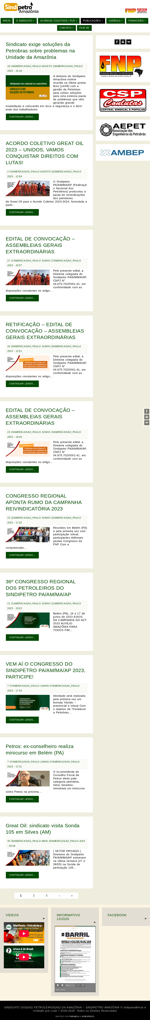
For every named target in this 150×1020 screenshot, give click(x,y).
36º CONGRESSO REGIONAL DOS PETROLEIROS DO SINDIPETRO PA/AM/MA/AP (41, 588)
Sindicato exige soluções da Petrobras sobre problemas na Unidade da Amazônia (40, 50)
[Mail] (146, 422)
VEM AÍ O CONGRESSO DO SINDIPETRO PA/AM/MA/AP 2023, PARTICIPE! (45, 670)
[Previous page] (58, 985)
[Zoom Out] (78, 985)
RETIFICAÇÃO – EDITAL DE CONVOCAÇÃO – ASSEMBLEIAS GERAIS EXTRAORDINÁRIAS (45, 331)
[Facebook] (146, 411)
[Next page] (62, 985)
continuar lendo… (22, 116)
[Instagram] (146, 417)
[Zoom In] (83, 985)
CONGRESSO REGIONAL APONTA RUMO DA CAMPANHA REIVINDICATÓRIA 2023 (44, 502)
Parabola (74, 1016)
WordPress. (88, 1016)
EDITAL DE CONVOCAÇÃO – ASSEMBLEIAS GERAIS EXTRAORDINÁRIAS (40, 245)
